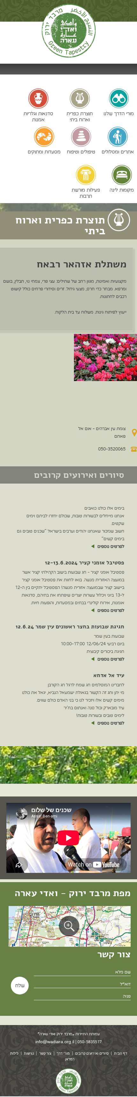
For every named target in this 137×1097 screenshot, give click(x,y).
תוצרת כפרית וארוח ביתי (80, 116)
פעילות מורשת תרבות (86, 192)
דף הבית (120, 1053)
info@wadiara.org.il (54, 1041)
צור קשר (45, 1053)
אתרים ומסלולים (118, 151)
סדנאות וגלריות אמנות (38, 116)
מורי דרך (63, 1053)
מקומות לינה (122, 189)
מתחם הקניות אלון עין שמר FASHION (35, 757)
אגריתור (124, 757)
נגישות (29, 1053)
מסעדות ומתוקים (44, 151)
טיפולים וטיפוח (81, 151)
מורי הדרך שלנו (119, 113)
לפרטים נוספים (110, 546)
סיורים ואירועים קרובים (92, 1053)
